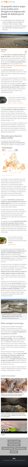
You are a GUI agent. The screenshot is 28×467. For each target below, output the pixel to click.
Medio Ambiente (20, 448)
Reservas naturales (8, 448)
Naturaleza (14, 452)
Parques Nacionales (14, 444)
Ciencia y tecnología (14, 441)
